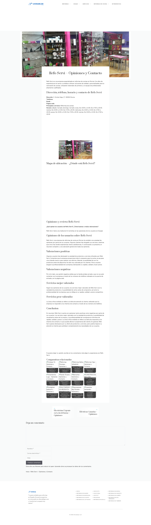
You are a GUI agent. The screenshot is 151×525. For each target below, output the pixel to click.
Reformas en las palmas (84, 499)
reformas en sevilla (99, 499)
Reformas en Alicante (83, 497)
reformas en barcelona (83, 495)
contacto (96, 491)
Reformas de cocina (100, 4)
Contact (96, 495)
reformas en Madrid (82, 493)
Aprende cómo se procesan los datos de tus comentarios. (73, 466)
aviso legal (97, 493)
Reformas (65, 4)
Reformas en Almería (115, 495)
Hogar (76, 4)
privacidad (97, 497)
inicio (78, 491)
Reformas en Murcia (114, 491)
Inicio (27, 472)
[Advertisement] (75, 20)
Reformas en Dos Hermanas (114, 498)
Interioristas (116, 4)
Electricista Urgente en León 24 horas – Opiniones (62, 413)
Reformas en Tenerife (115, 501)
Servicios (86, 4)
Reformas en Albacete (115, 493)
